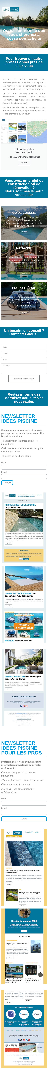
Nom (3, 462)
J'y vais (24, 163)
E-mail (4, 472)
